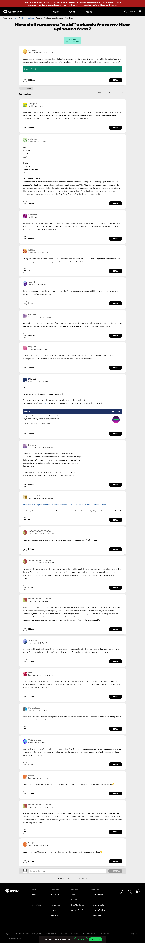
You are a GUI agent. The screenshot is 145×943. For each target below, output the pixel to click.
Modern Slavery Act (89, 934)
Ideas (88, 11)
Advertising (55, 905)
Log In (132, 11)
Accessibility (75, 934)
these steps (87, 5)
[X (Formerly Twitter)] (129, 891)
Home (16, 18)
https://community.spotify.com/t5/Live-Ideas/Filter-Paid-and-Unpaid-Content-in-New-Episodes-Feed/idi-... (65, 504)
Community (15, 11)
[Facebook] (137, 891)
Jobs (33, 900)
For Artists (55, 894)
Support (74, 894)
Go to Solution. (36, 69)
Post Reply (115, 871)
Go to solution (73, 41)
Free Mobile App (78, 905)
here (45, 403)
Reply (115, 80)
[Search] (126, 11)
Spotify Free (96, 915)
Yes (93, 939)
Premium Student (98, 910)
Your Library (30, 18)
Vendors (54, 915)
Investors (54, 910)
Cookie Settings (50, 934)
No (82, 939)
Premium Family (97, 905)
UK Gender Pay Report (13, 938)
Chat (72, 11)
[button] (121, 51)
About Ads (64, 934)
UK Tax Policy (104, 934)
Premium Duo (96, 900)
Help (56, 11)
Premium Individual (98, 894)
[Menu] (140, 11)
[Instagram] (122, 891)
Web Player (75, 900)
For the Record (37, 905)
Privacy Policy (36, 934)
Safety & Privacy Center (21, 934)
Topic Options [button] (25, 88)
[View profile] (25, 51)
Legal (7, 934)
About (33, 894)
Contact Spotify (77, 910)
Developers (55, 900)
